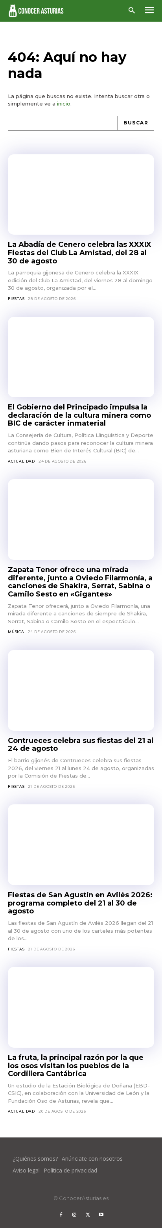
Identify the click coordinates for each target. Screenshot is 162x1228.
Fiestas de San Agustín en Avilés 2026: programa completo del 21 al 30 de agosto (80, 903)
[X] (87, 1215)
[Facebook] (61, 1215)
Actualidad (21, 461)
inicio (63, 103)
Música (16, 632)
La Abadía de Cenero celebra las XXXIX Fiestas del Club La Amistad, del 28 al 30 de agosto (79, 252)
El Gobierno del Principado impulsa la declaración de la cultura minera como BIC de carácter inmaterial (79, 415)
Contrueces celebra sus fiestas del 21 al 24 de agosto (80, 744)
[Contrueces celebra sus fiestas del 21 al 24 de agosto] (81, 690)
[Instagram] (74, 1215)
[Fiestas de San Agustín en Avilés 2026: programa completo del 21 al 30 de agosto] (81, 844)
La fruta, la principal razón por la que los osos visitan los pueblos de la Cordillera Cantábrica (76, 1065)
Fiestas (16, 298)
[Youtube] (101, 1215)
